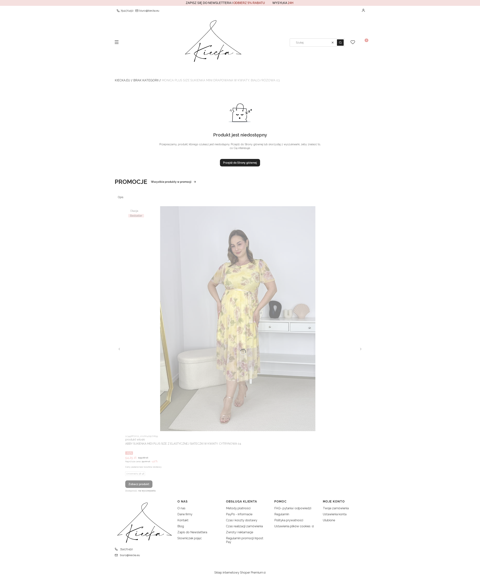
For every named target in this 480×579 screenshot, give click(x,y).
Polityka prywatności (288, 520)
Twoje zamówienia (336, 508)
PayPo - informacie (239, 514)
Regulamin (281, 514)
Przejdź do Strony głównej (240, 162)
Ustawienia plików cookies (292, 526)
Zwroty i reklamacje (239, 532)
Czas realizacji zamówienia (244, 526)
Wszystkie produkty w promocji (171, 181)
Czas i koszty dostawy (241, 520)
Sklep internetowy (238, 572)
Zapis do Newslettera (192, 532)
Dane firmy (184, 514)
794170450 (127, 10)
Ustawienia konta (334, 514)
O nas (181, 508)
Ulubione (329, 520)
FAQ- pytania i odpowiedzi (292, 508)
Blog (180, 526)
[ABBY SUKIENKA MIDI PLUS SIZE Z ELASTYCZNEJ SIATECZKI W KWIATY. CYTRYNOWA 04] (237, 318)
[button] (116, 42)
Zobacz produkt (138, 484)
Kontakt (182, 520)
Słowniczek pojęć (189, 538)
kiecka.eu (122, 80)
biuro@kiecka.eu (149, 10)
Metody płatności (238, 508)
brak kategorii (145, 80)
